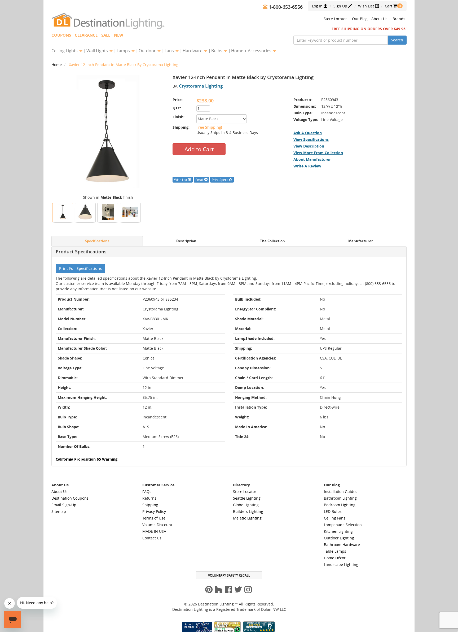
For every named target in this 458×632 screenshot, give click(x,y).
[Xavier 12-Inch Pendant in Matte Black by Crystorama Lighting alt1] (85, 212)
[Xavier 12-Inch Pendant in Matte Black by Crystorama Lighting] (63, 212)
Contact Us (151, 537)
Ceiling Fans (334, 518)
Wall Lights (97, 51)
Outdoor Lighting (339, 537)
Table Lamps (335, 551)
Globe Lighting (246, 504)
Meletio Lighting (247, 518)
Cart (391, 5)
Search (397, 39)
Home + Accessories (251, 51)
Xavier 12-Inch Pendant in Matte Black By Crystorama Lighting (123, 64)
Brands (399, 18)
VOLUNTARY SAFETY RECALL (229, 575)
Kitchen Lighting (338, 531)
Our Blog (360, 18)
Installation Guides (340, 491)
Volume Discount (157, 524)
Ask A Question (307, 132)
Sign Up (340, 5)
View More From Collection (318, 152)
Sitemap (58, 511)
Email (199, 180)
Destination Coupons (70, 498)
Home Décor (335, 557)
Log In (318, 5)
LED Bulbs (333, 511)
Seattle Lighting (247, 498)
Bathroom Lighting (340, 498)
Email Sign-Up (63, 504)
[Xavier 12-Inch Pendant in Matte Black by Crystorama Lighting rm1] (130, 212)
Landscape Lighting (341, 564)
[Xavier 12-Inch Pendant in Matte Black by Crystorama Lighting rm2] (108, 212)
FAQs (146, 491)
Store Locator (335, 18)
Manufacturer (360, 241)
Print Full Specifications (80, 268)
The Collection (272, 241)
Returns (149, 498)
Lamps (124, 51)
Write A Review (307, 165)
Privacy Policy (154, 511)
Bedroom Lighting (339, 504)
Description (186, 241)
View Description (308, 146)
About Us (379, 18)
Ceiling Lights (65, 51)
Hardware (193, 51)
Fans (170, 51)
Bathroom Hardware (342, 544)
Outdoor (148, 51)
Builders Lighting (248, 511)
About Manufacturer (312, 159)
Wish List (366, 5)
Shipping (150, 504)
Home (57, 64)
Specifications (97, 241)
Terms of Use (153, 518)
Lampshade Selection (343, 524)
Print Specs (220, 180)
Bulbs (217, 51)
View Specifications (311, 139)
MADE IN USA (154, 531)
